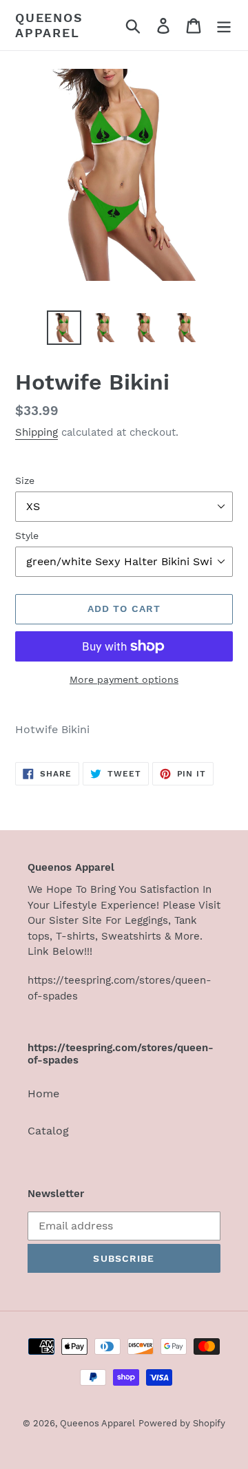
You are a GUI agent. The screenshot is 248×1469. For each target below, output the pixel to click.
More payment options (124, 679)
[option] (63, 327)
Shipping (36, 432)
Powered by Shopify (181, 1423)
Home (43, 1093)
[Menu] (224, 25)
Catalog (48, 1130)
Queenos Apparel (49, 25)
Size (24, 480)
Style (27, 535)
